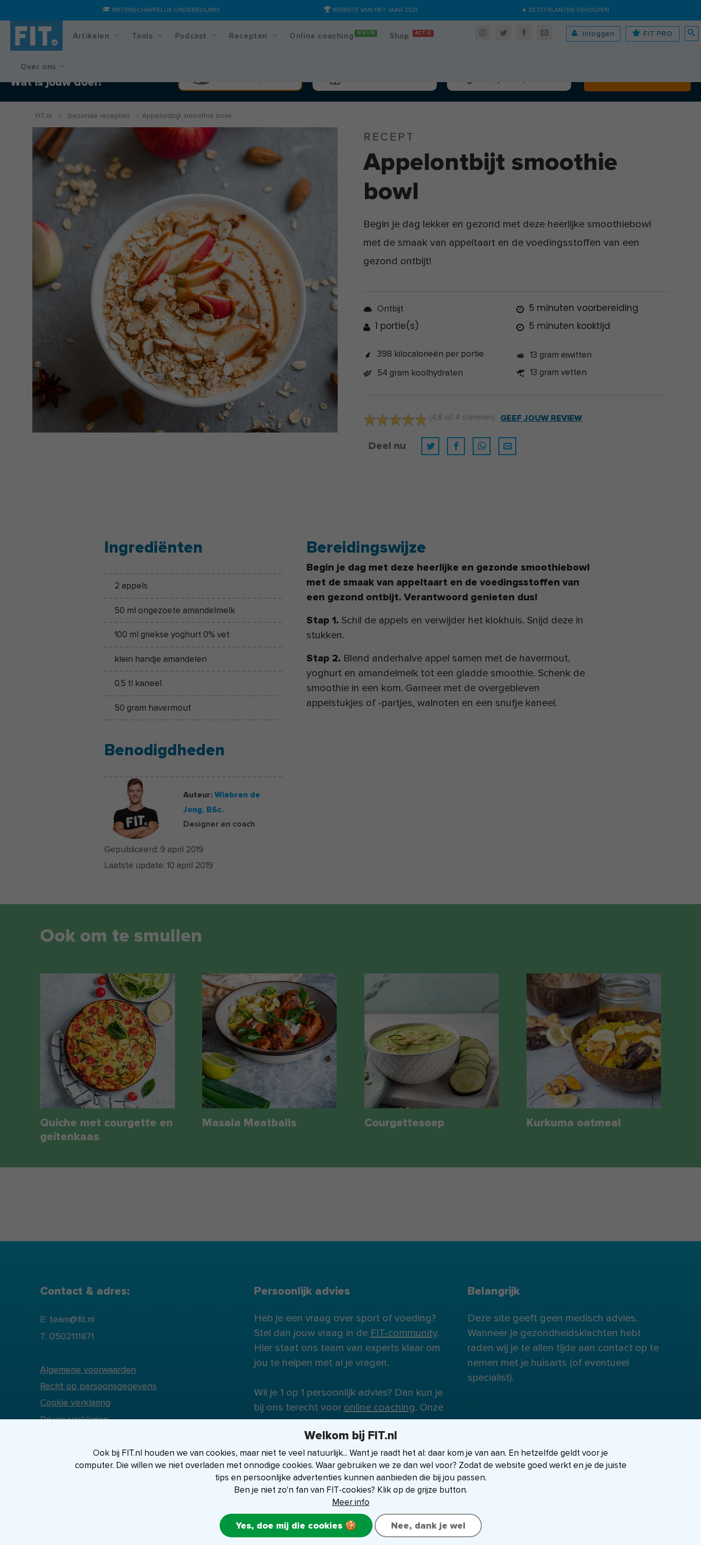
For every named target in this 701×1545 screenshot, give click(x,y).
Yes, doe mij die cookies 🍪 (296, 1525)
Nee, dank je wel (428, 1525)
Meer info (350, 1502)
